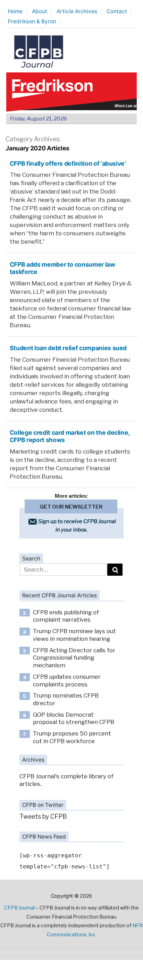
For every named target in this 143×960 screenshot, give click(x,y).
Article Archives (77, 11)
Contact (117, 11)
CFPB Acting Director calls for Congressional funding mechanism (74, 658)
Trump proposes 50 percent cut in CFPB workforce (72, 737)
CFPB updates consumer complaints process (67, 680)
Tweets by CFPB (43, 816)
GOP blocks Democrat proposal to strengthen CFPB (73, 718)
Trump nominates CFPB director (66, 699)
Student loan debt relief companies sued (68, 348)
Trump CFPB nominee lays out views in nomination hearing (74, 635)
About (39, 11)
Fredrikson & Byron (32, 21)
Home (15, 11)
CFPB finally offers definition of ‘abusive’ (68, 163)
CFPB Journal (19, 908)
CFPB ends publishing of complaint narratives (66, 616)
